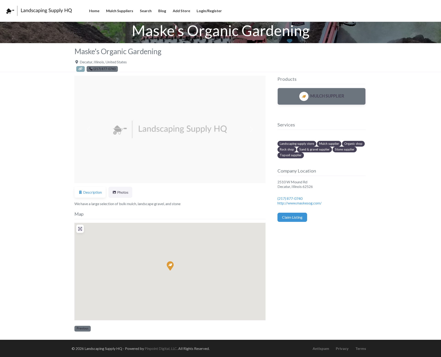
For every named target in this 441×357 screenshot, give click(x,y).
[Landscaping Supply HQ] (39, 10)
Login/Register (209, 10)
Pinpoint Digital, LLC (161, 348)
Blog (162, 10)
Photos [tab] (122, 192)
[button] (88, 129)
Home (94, 10)
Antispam (321, 348)
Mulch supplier (329, 143)
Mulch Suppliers (119, 10)
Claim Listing (292, 217)
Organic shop (353, 143)
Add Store (181, 10)
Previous (82, 328)
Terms (360, 348)
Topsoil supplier (291, 155)
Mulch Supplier (327, 95)
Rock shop (287, 149)
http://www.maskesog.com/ (299, 203)
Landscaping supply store (297, 143)
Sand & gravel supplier (314, 149)
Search (146, 10)
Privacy (342, 348)
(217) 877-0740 (289, 198)
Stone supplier (344, 149)
